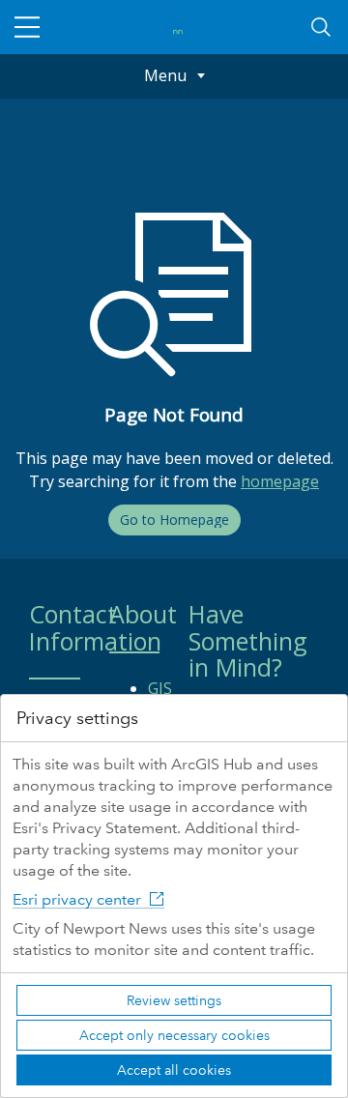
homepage (280, 481)
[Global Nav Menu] (27, 27)
